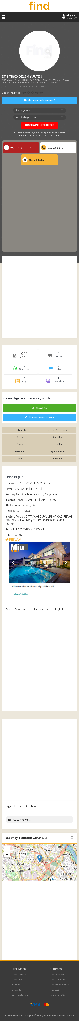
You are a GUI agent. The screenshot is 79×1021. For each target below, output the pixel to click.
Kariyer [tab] (20, 437)
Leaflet (55, 879)
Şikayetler (17, 990)
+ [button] (7, 849)
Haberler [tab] (57, 444)
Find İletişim (56, 990)
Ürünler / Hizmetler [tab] (57, 430)
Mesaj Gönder (36, 160)
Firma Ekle (17, 979)
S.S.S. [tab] (20, 459)
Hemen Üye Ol (57, 995)
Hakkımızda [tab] (20, 430)
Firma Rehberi (19, 974)
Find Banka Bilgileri (59, 984)
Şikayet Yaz (41, 408)
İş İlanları (16, 984)
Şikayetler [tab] (58, 437)
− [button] (7, 854)
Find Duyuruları (57, 979)
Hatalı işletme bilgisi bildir (39, 125)
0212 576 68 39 (55, 148)
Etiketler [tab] (57, 459)
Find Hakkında (57, 974)
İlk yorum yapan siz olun (41, 417)
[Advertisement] (39, 208)
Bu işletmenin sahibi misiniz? (39, 100)
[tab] (21, 369)
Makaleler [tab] (20, 451)
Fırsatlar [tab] (20, 444)
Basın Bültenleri (20, 995)
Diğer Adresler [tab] (57, 451)
